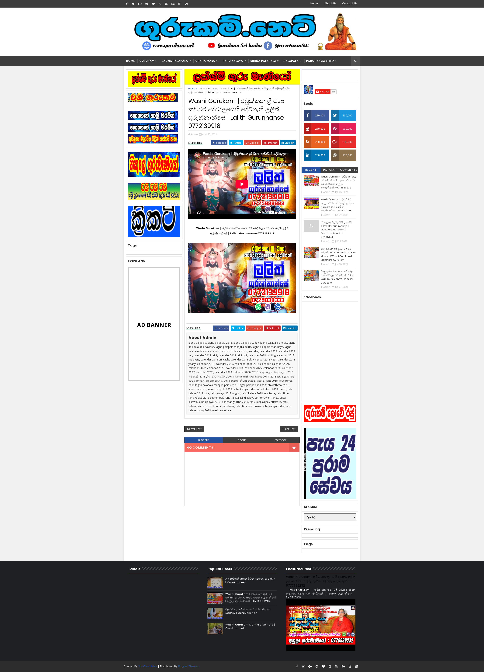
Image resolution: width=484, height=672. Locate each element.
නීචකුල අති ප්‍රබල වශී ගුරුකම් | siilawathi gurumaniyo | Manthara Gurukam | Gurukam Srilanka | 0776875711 (336, 229)
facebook (280, 440)
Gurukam (146, 61)
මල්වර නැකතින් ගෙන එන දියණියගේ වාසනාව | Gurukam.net (248, 611)
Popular (330, 170)
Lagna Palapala (175, 61)
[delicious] (186, 4)
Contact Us (349, 3)
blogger (203, 440)
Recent (311, 170)
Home (314, 3)
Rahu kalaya (233, 61)
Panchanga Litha (320, 61)
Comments (349, 170)
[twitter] (133, 4)
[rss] (166, 4)
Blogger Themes (188, 666)
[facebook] (127, 4)
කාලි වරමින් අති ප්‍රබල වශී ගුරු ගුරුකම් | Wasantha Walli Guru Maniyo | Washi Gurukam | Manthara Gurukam (338, 254)
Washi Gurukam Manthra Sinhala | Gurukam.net (250, 626)
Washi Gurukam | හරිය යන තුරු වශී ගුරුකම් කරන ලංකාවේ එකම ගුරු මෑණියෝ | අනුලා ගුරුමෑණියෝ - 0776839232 (338, 182)
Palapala (291, 61)
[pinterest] (146, 4)
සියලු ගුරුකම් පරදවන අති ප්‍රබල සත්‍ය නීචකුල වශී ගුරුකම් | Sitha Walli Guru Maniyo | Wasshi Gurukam (337, 277)
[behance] (173, 4)
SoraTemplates (147, 666)
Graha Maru (205, 61)
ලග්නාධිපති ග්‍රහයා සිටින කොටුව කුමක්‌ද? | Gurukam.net (250, 580)
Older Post (289, 429)
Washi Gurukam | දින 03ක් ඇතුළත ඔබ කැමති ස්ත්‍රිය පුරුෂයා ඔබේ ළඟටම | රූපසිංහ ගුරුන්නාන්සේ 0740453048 (337, 205)
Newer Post (194, 429)
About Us (330, 3)
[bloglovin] (153, 4)
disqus (242, 440)
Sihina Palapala (263, 61)
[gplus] (140, 4)
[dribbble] (160, 4)
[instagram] (179, 4)
